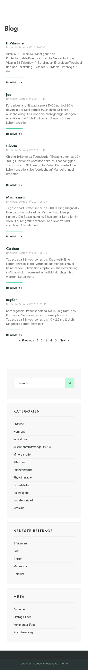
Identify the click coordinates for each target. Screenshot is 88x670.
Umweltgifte (21, 492)
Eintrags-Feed (23, 617)
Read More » (14, 82)
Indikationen (21, 439)
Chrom (11, 146)
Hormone (20, 431)
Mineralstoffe (22, 454)
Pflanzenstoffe (23, 470)
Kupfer (11, 300)
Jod (8, 94)
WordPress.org (23, 632)
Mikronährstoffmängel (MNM (32, 447)
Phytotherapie (23, 477)
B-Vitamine (15, 43)
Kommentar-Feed (25, 624)
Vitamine (19, 508)
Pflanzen (19, 462)
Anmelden (20, 609)
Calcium (12, 248)
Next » (64, 340)
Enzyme (19, 424)
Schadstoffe (21, 485)
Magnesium (15, 197)
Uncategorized (23, 500)
